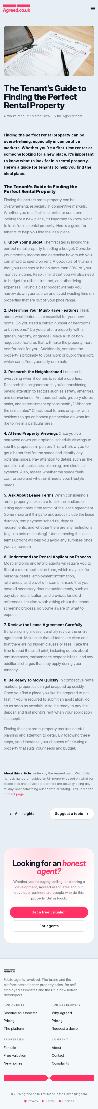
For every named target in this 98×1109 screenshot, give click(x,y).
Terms (50, 1101)
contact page (14, 794)
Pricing (9, 1021)
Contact (58, 1055)
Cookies (68, 1101)
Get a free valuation (49, 912)
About (56, 1048)
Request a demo (65, 1028)
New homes (13, 1063)
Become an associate (21, 1013)
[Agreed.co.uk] (15, 8)
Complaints (60, 1063)
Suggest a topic (69, 813)
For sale (10, 1048)
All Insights (24, 813)
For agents (49, 926)
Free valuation (15, 1055)
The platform (14, 1028)
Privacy (33, 1101)
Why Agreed (62, 1013)
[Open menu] (93, 8)
